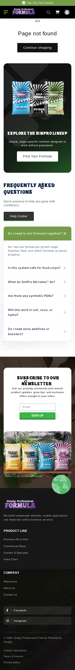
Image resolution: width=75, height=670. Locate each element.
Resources (10, 581)
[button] (48, 12)
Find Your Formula (37, 156)
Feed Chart (11, 559)
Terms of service (13, 656)
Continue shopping (37, 47)
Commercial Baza (15, 546)
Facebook (20, 610)
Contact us (10, 594)
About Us (9, 588)
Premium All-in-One (16, 539)
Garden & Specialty (16, 552)
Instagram (20, 620)
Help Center (18, 216)
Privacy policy (12, 662)
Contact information (15, 650)
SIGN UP (37, 415)
